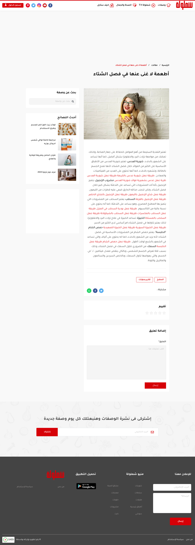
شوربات (138, 486)
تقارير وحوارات (145, 280)
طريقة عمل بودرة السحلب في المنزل (116, 208)
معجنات (115, 493)
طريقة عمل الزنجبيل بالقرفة (151, 199)
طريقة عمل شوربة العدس (102, 175)
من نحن (61, 487)
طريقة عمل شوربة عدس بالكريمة (135, 175)
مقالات (154, 65)
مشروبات (114, 507)
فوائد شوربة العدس (125, 180)
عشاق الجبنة (113, 486)
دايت (117, 514)
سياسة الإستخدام (25, 487)
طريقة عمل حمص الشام (117, 241)
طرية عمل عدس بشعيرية (151, 180)
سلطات (138, 493)
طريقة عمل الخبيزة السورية (151, 227)
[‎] (52, 129)
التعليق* (162, 342)
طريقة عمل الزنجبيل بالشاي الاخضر (108, 194)
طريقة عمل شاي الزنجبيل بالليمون (147, 194)
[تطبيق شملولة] (81, 486)
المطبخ (160, 280)
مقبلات (139, 500)
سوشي (138, 514)
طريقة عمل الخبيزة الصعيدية (119, 227)
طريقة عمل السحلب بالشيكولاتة (118, 213)
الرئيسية (165, 65)
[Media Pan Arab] (8, 540)
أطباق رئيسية (136, 507)
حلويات (115, 500)
